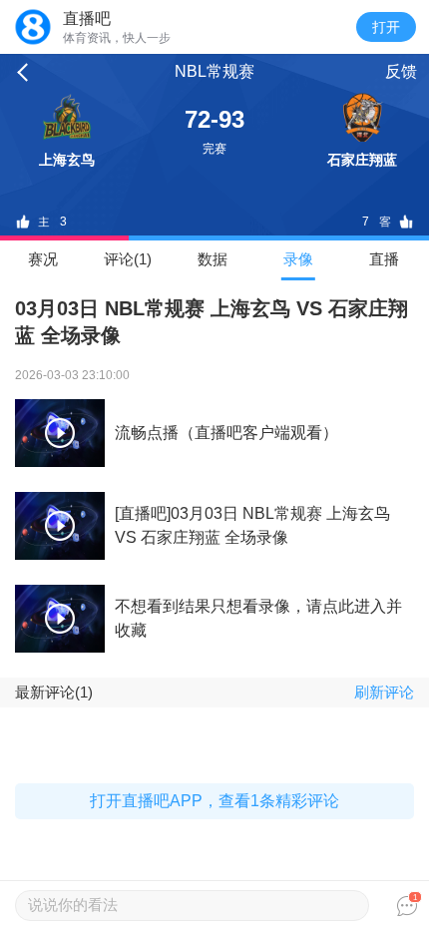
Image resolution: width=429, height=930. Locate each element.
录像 (298, 258)
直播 (384, 258)
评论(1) (128, 258)
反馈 (401, 71)
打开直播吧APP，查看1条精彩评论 (214, 800)
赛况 (43, 258)
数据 (212, 258)
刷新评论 (384, 692)
